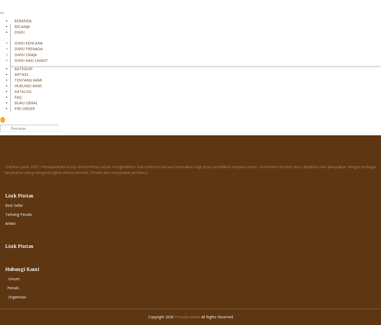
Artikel (22, 74)
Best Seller (14, 205)
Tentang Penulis (18, 214)
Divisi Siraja (26, 54)
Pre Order (25, 108)
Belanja (22, 26)
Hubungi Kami (28, 85)
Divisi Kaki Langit (31, 60)
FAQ (18, 97)
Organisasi (17, 296)
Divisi (20, 32)
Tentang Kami (28, 80)
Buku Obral (26, 102)
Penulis (13, 287)
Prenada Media (187, 316)
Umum (14, 278)
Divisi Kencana (29, 43)
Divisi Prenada (29, 48)
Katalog (23, 91)
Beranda (23, 20)
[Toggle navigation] (2, 13)
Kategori (23, 68)
